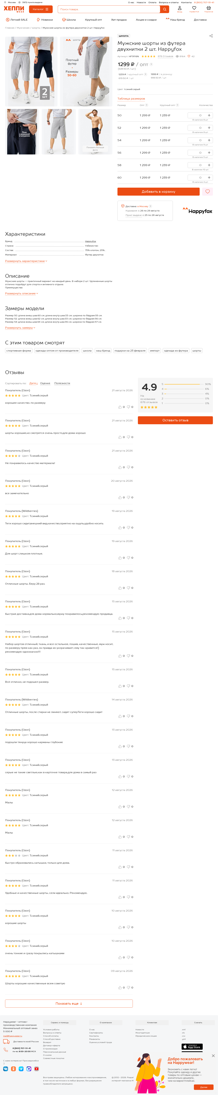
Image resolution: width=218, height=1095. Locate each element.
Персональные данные (54, 1052)
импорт (155, 350)
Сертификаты (96, 1033)
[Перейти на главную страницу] (14, 9)
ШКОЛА (124, 36)
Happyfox (90, 241)
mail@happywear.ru (12, 1036)
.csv (183, 1036)
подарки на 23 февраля (130, 350)
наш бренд (103, 350)
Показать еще (67, 1003)
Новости (141, 2)
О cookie (47, 1055)
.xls (183, 1033)
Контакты (186, 2)
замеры (19, 327)
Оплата (152, 2)
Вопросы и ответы (169, 2)
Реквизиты (94, 1039)
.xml (183, 1029)
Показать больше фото (95, 148)
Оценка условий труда (100, 1042)
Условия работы (51, 1029)
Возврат (47, 1042)
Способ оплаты (51, 1036)
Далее (203, 1087)
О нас (131, 2)
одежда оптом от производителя (57, 350)
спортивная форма (18, 350)
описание (20, 293)
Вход (179, 12)
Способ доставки (51, 1039)
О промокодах (50, 1049)
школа (87, 350)
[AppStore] (192, 1047)
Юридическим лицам (146, 1036)
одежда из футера (176, 350)
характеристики (25, 261)
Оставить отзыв (175, 420)
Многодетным (142, 1033)
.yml (184, 1039)
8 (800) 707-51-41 (204, 2)
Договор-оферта (51, 1045)
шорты (196, 350)
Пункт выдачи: (134, 215)
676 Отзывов (165, 56)
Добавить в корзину (158, 192)
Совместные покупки (53, 1058)
